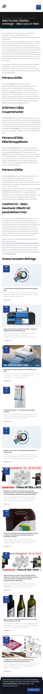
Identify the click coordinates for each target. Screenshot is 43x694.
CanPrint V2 (21, 218)
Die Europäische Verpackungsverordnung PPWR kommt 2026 (20, 370)
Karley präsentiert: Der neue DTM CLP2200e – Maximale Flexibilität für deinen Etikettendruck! (20, 330)
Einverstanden (34, 690)
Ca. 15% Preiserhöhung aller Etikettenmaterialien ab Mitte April (21, 289)
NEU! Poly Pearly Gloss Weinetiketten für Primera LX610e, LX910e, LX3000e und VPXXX (20, 620)
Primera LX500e (10, 176)
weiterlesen (7, 300)
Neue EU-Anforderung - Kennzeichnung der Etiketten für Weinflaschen (20, 451)
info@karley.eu (11, 254)
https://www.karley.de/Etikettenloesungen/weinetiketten (20, 243)
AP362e (4, 154)
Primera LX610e (9, 84)
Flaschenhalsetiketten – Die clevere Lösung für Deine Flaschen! (19, 411)
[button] (40, 3)
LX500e (21, 199)
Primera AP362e (13, 148)
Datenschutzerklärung (10, 686)
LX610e (12, 92)
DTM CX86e (8, 118)
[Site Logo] (4, 6)
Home (3, 16)
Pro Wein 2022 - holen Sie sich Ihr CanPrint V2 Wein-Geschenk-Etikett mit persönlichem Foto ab (19, 660)
